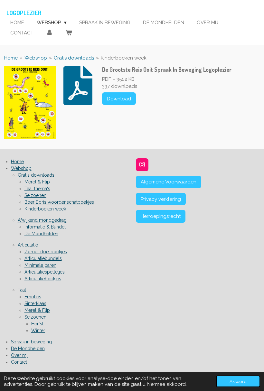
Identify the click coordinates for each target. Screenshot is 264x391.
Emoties (32, 296)
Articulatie (28, 244)
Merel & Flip (37, 181)
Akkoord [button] (238, 381)
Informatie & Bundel (45, 226)
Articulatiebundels (43, 258)
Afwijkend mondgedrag (42, 220)
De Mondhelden (41, 233)
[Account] (49, 33)
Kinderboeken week (123, 58)
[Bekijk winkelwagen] (68, 33)
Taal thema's (37, 188)
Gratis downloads (74, 58)
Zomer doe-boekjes (45, 251)
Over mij (19, 355)
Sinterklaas (35, 303)
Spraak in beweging (31, 341)
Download (119, 99)
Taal (22, 290)
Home (11, 58)
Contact (19, 362)
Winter (38, 330)
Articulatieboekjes (42, 278)
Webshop (35, 58)
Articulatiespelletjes (44, 272)
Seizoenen (35, 195)
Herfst (37, 323)
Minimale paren (40, 265)
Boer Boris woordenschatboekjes (59, 202)
